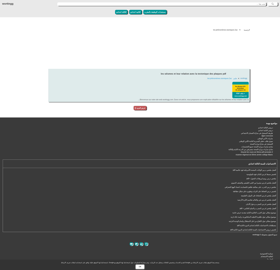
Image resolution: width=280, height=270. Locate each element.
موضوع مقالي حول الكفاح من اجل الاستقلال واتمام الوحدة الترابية (252, 221)
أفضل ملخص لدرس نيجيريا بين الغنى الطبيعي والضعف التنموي (253, 183)
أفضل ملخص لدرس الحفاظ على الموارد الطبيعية (258, 196)
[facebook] (146, 244)
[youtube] (131, 244)
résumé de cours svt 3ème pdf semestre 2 (257, 152)
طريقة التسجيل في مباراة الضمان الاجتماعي (257, 133)
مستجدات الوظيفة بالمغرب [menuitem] (155, 12)
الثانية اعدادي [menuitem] (135, 12)
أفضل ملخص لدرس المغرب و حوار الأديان (261, 204)
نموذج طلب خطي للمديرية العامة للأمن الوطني (256, 141)
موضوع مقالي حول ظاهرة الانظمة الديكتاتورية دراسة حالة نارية (253, 217)
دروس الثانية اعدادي (265, 130)
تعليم (235, 78)
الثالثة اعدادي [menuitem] (121, 12)
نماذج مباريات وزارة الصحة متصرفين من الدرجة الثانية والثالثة (250, 149)
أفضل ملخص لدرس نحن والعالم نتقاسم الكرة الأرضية (256, 200)
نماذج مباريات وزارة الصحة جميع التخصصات (257, 147)
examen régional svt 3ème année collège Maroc (254, 155)
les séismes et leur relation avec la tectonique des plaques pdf (193, 74)
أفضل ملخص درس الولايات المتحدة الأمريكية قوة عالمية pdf (254, 170)
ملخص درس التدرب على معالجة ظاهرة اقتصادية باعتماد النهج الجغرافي (250, 187)
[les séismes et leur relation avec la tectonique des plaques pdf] (240, 98)
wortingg (243, 78)
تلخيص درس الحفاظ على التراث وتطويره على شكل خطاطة (254, 191)
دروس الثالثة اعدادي (265, 128)
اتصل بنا (270, 259)
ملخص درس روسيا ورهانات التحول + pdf (261, 179)
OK (140, 267)
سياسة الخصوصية (266, 254)
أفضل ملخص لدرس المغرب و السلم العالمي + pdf (258, 208)
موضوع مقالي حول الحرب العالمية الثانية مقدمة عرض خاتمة (254, 213)
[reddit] (141, 244)
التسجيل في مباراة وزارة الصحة (261, 144)
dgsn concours (267, 136)
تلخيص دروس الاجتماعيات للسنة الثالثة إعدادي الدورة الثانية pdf (253, 230)
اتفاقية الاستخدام (267, 256)
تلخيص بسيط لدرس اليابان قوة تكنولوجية (261, 174)
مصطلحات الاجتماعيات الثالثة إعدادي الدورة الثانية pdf (256, 225)
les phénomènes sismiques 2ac (219, 78)
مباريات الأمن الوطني (265, 138)
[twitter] (136, 244)
